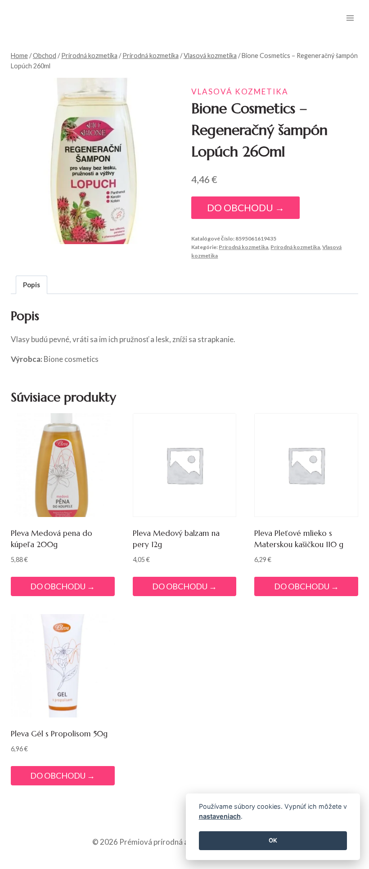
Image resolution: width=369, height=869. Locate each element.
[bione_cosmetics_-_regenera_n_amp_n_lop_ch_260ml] (94, 161)
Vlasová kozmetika (239, 91)
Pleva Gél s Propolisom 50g (59, 734)
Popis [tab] (31, 285)
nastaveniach (220, 816)
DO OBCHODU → (245, 208)
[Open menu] (350, 18)
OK (273, 840)
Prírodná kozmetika (243, 247)
